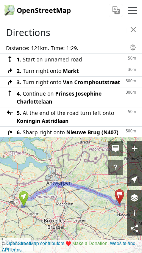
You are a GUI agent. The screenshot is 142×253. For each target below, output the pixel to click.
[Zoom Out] (134, 163)
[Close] (133, 29)
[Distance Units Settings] (132, 47)
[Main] (132, 10)
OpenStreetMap (44, 10)
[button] (23, 198)
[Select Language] (116, 10)
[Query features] (115, 167)
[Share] (134, 228)
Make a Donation (90, 243)
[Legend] (134, 212)
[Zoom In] (134, 148)
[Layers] (134, 197)
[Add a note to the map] (115, 148)
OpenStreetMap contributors (35, 243)
